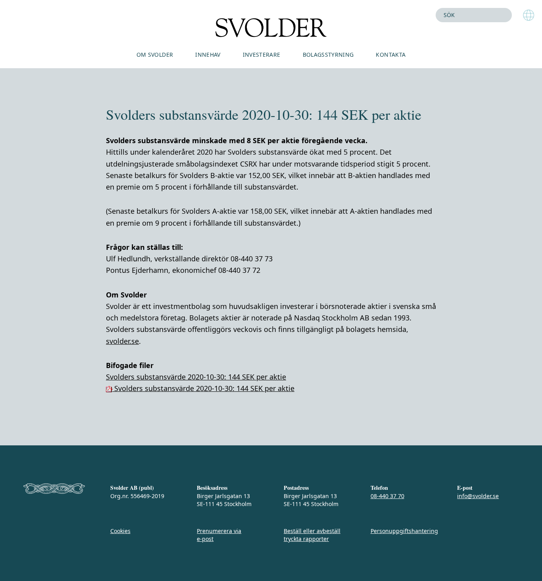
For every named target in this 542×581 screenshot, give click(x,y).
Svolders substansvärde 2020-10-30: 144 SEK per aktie (196, 377)
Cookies (120, 531)
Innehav (207, 54)
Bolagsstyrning (328, 54)
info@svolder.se (478, 496)
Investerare (262, 54)
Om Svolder (154, 54)
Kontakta (391, 54)
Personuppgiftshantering (404, 531)
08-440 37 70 (387, 496)
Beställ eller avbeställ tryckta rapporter (312, 535)
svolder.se (122, 341)
